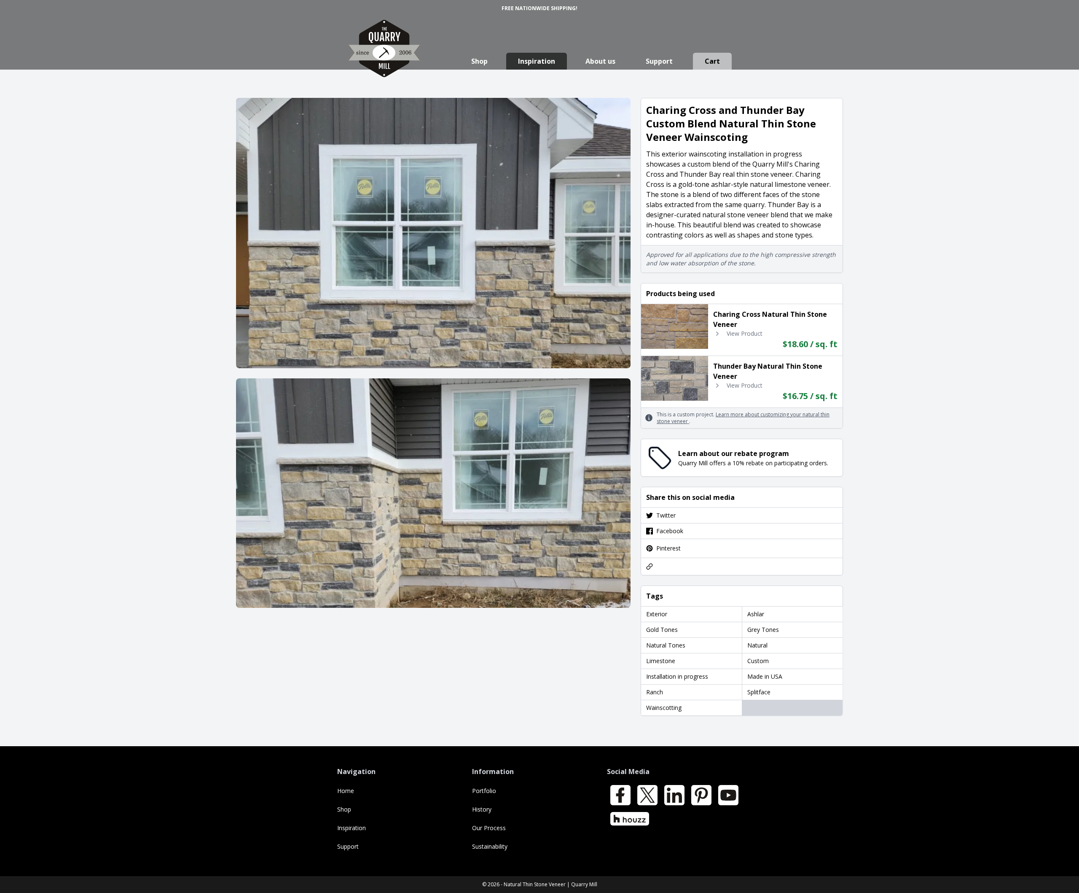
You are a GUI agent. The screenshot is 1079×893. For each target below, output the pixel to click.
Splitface (758, 692)
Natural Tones (665, 645)
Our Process (489, 828)
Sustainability (489, 846)
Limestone (660, 661)
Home (345, 791)
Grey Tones (763, 630)
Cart (712, 61)
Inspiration (536, 61)
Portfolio (484, 791)
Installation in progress (677, 676)
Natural (757, 645)
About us (600, 61)
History (481, 809)
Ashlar (755, 614)
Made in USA (764, 676)
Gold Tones (662, 630)
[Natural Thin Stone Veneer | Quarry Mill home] (384, 57)
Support (659, 61)
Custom (758, 661)
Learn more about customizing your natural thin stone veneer (743, 418)
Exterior (656, 614)
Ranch (654, 692)
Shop (479, 61)
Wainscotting (664, 708)
